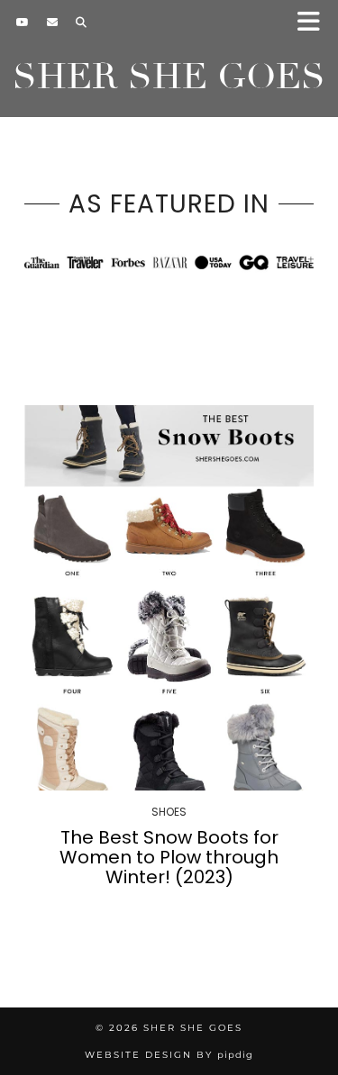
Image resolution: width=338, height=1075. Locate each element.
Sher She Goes (169, 76)
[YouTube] (22, 22)
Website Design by (169, 1055)
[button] (314, 23)
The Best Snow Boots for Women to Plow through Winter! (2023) (169, 857)
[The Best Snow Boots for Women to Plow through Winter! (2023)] (169, 597)
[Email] (52, 22)
